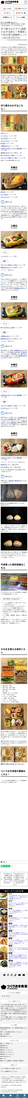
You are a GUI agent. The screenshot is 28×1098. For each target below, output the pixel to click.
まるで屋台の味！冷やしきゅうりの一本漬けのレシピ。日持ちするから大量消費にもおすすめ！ (18, 897)
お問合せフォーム (7, 1036)
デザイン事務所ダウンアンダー (9, 1071)
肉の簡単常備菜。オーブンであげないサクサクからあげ (18, 918)
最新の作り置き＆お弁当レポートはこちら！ (13, 764)
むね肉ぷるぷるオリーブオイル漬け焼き (11, 148)
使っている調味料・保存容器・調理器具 (13, 1060)
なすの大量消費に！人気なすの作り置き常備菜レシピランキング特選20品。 (18, 927)
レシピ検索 (22, 17)
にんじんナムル (5, 141)
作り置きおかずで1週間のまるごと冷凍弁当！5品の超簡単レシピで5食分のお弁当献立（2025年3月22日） (18, 957)
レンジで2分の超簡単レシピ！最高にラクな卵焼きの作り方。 (18, 911)
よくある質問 (5, 1034)
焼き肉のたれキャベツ (7, 153)
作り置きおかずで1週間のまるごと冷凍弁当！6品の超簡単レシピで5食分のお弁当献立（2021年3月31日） (20, 879)
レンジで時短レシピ (7, 1043)
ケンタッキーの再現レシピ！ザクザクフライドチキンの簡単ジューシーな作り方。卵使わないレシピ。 (18, 941)
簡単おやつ (5, 1045)
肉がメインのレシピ (7, 1050)
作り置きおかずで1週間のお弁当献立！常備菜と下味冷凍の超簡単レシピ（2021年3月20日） (8, 878)
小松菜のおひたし (5, 146)
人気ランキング (21, 8)
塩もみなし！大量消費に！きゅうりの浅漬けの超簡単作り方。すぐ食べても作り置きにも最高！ (18, 964)
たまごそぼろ (4, 138)
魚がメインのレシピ (7, 1052)
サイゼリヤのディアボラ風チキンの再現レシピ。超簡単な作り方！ (18, 903)
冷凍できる (5, 1048)
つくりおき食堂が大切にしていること (12, 1032)
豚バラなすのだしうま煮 (7, 155)
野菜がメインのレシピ (8, 1054)
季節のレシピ (8, 17)
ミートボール (4, 136)
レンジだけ (8, 8)
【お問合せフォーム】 (11, 1019)
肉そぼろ (3, 143)
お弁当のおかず (6, 1056)
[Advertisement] (14, 817)
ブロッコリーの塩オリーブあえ (9, 158)
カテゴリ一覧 (22, 13)
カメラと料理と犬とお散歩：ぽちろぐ (11, 1068)
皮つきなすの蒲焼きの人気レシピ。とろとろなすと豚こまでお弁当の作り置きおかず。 (18, 934)
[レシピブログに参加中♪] (6, 995)
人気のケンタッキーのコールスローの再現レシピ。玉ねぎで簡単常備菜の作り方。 (18, 949)
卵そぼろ (17, 480)
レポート (8, 13)
